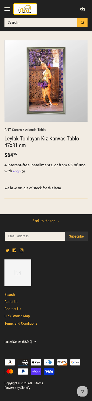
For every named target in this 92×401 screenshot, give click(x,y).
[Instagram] (58, 224)
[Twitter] (44, 224)
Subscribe (71, 209)
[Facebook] (51, 224)
